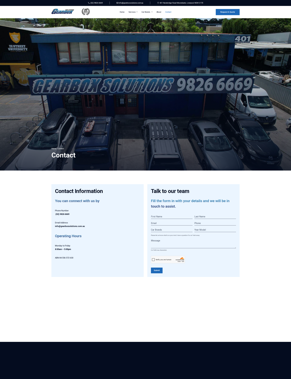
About (159, 12)
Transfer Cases (57, 371)
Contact (168, 12)
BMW (184, 363)
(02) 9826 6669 (220, 363)
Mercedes (186, 375)
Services (132, 12)
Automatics (55, 363)
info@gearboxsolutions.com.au (226, 367)
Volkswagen (187, 367)
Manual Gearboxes (58, 367)
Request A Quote (227, 12)
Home (122, 12)
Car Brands (146, 12)
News (84, 375)
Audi (184, 371)
